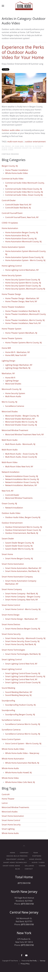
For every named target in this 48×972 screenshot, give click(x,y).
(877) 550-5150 (24, 883)
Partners (36, 856)
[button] (3, 5)
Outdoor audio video (11, 130)
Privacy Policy (25, 964)
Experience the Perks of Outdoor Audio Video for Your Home (23, 52)
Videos (42, 866)
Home (12, 853)
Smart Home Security (11, 824)
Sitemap (42, 961)
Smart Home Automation (13, 816)
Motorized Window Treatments (15, 807)
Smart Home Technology (15, 862)
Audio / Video (38, 862)
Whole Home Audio (10, 833)
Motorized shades (10, 811)
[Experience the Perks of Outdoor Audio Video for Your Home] (24, 87)
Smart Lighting (8, 829)
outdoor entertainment (35, 141)
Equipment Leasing (15, 859)
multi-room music (15, 141)
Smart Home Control (11, 820)
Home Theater (8, 798)
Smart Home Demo (11, 866)
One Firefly (33, 961)
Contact (29, 869)
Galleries (29, 866)
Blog (17, 869)
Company (24, 853)
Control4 (5, 794)
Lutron (5, 803)
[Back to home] (24, 5)
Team (35, 853)
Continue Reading (10, 154)
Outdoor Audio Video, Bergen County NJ (22, 147)
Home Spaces (35, 859)
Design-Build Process (17, 856)
